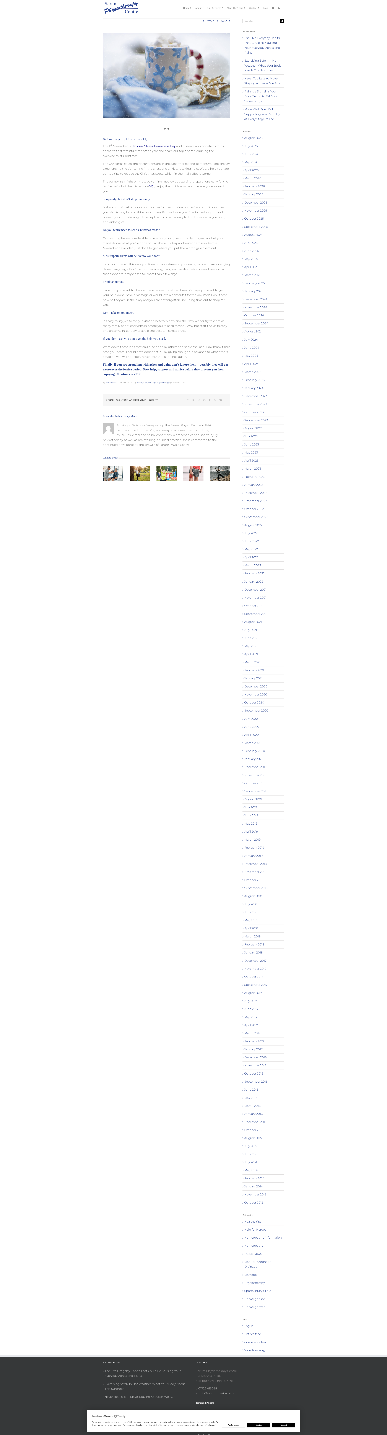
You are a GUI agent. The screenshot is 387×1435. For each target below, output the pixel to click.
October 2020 (254, 702)
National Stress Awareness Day (153, 146)
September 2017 (255, 984)
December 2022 (255, 493)
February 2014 (254, 1178)
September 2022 (256, 517)
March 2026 (252, 178)
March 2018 (252, 936)
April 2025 (251, 267)
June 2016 (251, 1089)
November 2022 (255, 501)
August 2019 (253, 799)
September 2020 (256, 710)
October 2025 (254, 218)
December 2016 (255, 1057)
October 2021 (253, 606)
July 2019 (250, 807)
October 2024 (254, 315)
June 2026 (251, 154)
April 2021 (251, 654)
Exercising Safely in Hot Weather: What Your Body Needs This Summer (262, 65)
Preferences (233, 1425)
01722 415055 (207, 1388)
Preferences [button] (211, 1425)
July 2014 (250, 1162)
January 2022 (253, 581)
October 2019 (253, 783)
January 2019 (253, 856)
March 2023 (252, 468)
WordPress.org (254, 1350)
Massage (152, 382)
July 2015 (250, 1146)
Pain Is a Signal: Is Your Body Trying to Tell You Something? (260, 96)
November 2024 (255, 307)
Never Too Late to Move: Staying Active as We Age (140, 1397)
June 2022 (251, 541)
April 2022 (251, 557)
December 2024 (255, 299)
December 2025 (255, 202)
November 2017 (255, 968)
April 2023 (251, 460)
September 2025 (256, 226)
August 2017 (253, 993)
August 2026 (253, 138)
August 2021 (253, 622)
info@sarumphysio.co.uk (216, 1393)
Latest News (253, 1254)
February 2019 (254, 847)
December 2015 (255, 1122)
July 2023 (251, 436)
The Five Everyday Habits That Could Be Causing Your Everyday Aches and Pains (143, 1373)
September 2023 (256, 420)
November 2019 (255, 775)
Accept (284, 1425)
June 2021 (251, 638)
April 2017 (251, 1025)
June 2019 (251, 815)
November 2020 (255, 694)
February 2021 (254, 670)
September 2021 (255, 614)
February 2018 (254, 944)
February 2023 (254, 476)
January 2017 (253, 1049)
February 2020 (254, 751)
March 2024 (252, 372)
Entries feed (252, 1334)
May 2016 (250, 1098)
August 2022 (253, 525)
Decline (258, 1425)
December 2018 (255, 864)
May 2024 (251, 355)
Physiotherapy (163, 382)
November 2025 (255, 210)
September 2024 (256, 323)
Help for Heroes (255, 1229)
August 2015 (253, 1138)
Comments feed (255, 1342)
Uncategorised (254, 1299)
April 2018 (251, 928)
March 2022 (252, 565)
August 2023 (253, 428)
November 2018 (255, 872)
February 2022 (254, 573)
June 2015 (251, 1154)
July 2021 (250, 630)
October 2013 (253, 1202)
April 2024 (251, 364)
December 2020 (255, 686)
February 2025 (254, 283)
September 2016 (255, 1081)
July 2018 (250, 904)
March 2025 (252, 275)
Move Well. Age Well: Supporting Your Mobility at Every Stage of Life (262, 114)
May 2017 (250, 1017)
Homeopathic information (263, 1237)
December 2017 (255, 960)
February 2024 (254, 380)
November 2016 (255, 1065)
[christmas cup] (166, 75)
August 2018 (253, 896)
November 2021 (255, 597)
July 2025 (251, 243)
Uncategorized (254, 1307)
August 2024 (253, 331)
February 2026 (254, 186)
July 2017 (250, 1001)
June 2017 (251, 1009)
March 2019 (252, 839)
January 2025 (253, 291)
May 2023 (251, 452)
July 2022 (251, 533)
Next (224, 21)
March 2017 (252, 1033)
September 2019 (255, 791)
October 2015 (253, 1130)
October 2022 (254, 509)
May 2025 (251, 259)
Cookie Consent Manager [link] (101, 1416)
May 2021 (250, 646)
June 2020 (251, 726)
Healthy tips (142, 382)
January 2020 (253, 759)
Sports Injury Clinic (257, 1291)
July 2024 (251, 339)
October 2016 (253, 1073)
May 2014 (250, 1170)
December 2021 (255, 589)
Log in (248, 1326)
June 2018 (251, 912)
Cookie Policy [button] (154, 1425)
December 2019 (255, 767)
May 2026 (251, 162)
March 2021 (252, 662)
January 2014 (253, 1186)
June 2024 (251, 347)
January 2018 (253, 952)
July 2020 (251, 718)
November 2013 (255, 1194)
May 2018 (250, 920)
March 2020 (252, 743)
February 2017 (254, 1041)
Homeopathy (253, 1245)
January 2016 (253, 1114)
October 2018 (253, 880)
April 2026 (251, 170)
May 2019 (250, 823)
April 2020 (251, 734)
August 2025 (253, 235)
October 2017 (253, 976)
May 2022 (251, 549)
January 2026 (253, 194)
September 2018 (256, 888)
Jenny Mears (111, 382)
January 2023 (253, 485)
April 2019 (251, 831)
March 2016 (252, 1106)
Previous (212, 21)
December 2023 (255, 396)
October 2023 (254, 412)
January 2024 (253, 388)
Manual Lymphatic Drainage (257, 1264)
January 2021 (253, 678)
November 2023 (255, 404)
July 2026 (251, 146)
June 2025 (251, 251)
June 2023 (251, 444)
